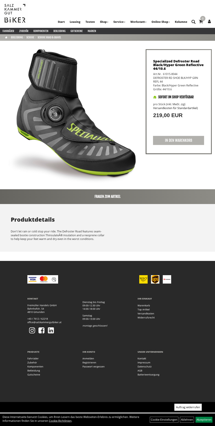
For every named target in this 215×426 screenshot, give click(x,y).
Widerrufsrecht (146, 317)
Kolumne (181, 22)
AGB (140, 370)
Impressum (144, 362)
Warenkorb (144, 305)
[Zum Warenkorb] (201, 22)
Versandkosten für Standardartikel (175, 108)
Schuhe (30, 37)
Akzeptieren (204, 419)
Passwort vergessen (93, 366)
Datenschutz (145, 366)
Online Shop (160, 22)
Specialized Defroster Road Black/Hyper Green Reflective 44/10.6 (178, 65)
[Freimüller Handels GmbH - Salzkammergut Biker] (15, 13)
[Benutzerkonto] (209, 21)
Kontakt (142, 358)
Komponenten (40, 31)
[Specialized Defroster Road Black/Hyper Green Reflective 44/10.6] (72, 116)
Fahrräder (8, 31)
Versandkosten (146, 313)
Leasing (75, 22)
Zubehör (23, 31)
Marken (92, 31)
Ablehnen (187, 419)
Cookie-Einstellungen (164, 419)
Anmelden (88, 358)
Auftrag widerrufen (188, 407)
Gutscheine (77, 31)
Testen (90, 22)
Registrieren (89, 362)
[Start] (6, 37)
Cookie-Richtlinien (60, 421)
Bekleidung (59, 31)
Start (61, 22)
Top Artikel (144, 309)
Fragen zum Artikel (108, 196)
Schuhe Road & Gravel (49, 37)
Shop (103, 22)
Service (118, 22)
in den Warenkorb (178, 140)
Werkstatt (137, 22)
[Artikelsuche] (193, 22)
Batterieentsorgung (148, 374)
